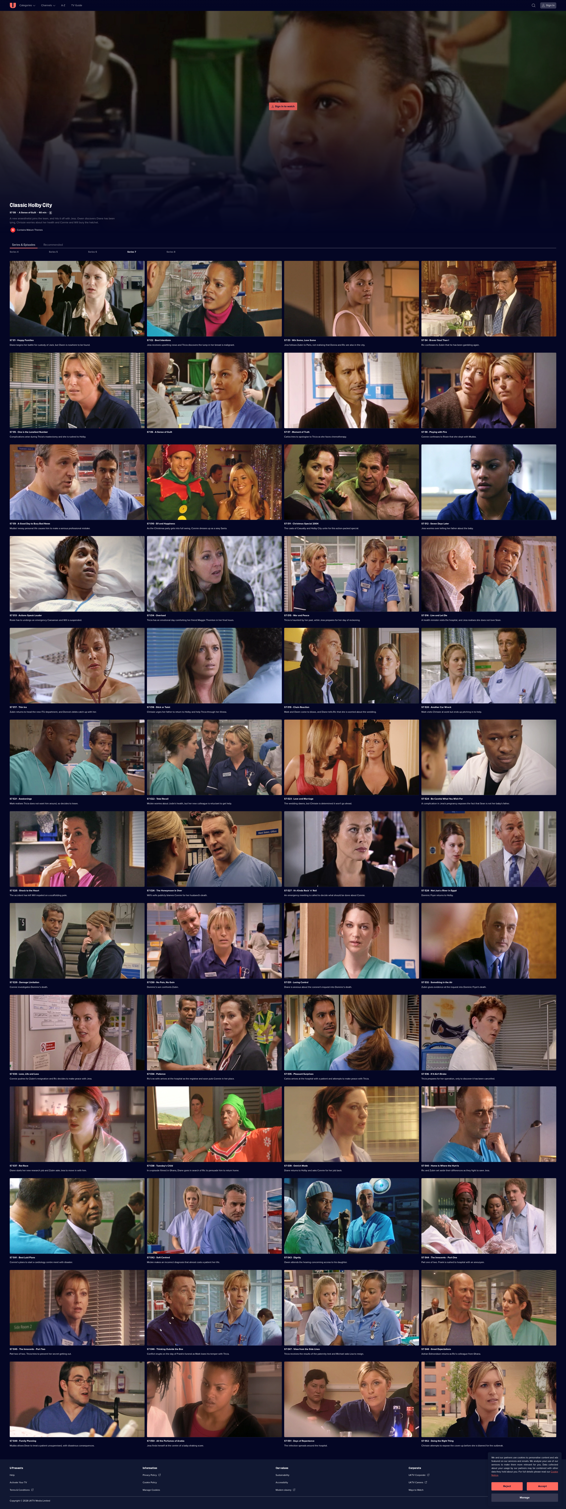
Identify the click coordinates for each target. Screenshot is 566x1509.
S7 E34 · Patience (156, 1074)
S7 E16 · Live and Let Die (434, 615)
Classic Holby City (31, 205)
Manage (525, 1497)
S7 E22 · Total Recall (157, 798)
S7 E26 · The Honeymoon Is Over (164, 890)
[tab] (53, 245)
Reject (507, 1486)
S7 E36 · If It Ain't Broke (433, 1074)
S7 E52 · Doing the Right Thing (437, 1441)
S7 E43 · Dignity (292, 1257)
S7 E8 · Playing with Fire (434, 432)
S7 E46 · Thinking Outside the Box (165, 1349)
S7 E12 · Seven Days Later (435, 523)
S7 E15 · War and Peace (296, 615)
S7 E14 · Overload (156, 615)
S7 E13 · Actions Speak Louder (26, 615)
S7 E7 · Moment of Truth (297, 432)
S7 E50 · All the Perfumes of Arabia (165, 1441)
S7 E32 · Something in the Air (436, 982)
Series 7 (131, 252)
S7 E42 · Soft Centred (158, 1257)
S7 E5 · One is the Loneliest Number (29, 432)
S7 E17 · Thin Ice (18, 707)
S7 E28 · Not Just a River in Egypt (439, 890)
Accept (542, 1486)
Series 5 (53, 252)
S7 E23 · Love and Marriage (298, 798)
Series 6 (92, 252)
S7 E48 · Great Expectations (436, 1349)
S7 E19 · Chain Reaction (296, 707)
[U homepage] (13, 5)
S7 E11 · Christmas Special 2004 (301, 523)
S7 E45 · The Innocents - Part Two (27, 1349)
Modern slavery (283, 1490)
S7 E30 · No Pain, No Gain (161, 982)
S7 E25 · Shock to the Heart (24, 890)
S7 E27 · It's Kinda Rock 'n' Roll (300, 890)
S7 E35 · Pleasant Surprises (299, 1074)
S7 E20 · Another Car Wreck (436, 707)
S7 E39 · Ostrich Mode (296, 1165)
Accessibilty (282, 1482)
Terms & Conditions (20, 1490)
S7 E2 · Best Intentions (159, 340)
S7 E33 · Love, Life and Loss (24, 1074)
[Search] (533, 5)
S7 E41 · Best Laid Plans (22, 1257)
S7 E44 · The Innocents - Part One (439, 1257)
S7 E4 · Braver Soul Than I (435, 340)
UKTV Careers (416, 1482)
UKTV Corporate (417, 1475)
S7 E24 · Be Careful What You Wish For (442, 798)
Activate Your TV (18, 1482)
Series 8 (171, 252)
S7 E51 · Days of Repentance (299, 1441)
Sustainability (282, 1475)
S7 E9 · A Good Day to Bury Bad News (30, 523)
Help (12, 1475)
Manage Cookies (151, 1490)
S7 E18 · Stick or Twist (158, 707)
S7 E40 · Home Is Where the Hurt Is (440, 1165)
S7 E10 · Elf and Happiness (161, 523)
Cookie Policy (150, 1482)
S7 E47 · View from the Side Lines (302, 1349)
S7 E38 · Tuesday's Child (160, 1165)
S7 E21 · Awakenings (21, 798)
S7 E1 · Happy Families (22, 340)
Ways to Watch (416, 1490)
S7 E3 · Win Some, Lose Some (300, 340)
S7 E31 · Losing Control (296, 982)
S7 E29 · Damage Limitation (24, 982)
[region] (525, 1479)
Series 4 (14, 252)
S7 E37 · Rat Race (19, 1165)
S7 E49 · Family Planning (23, 1441)
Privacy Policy (150, 1475)
